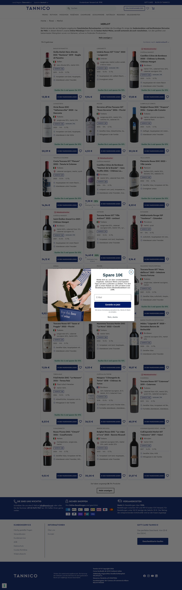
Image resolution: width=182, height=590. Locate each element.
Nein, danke (113, 317)
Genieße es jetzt (112, 305)
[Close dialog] (131, 272)
